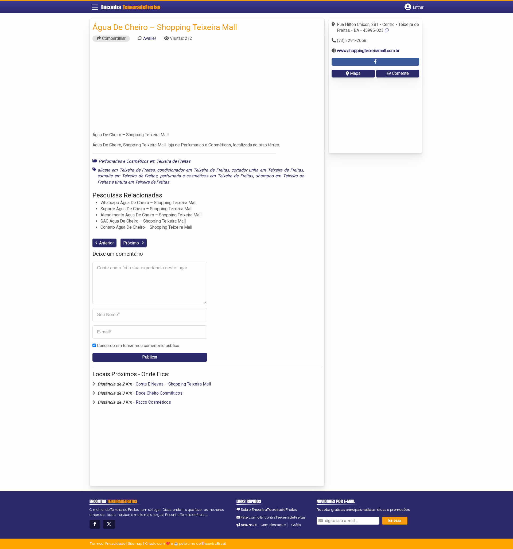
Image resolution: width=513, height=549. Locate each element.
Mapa (355, 73)
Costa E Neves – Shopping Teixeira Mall (173, 384)
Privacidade (115, 544)
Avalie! (149, 38)
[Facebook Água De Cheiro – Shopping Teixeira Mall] (375, 62)
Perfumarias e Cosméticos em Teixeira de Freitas (145, 161)
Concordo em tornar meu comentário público (138, 345)
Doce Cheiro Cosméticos (159, 393)
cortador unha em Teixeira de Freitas (267, 170)
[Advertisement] (207, 89)
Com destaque (273, 525)
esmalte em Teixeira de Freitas (127, 175)
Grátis (296, 525)
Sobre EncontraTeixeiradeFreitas (269, 510)
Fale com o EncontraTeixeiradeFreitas (273, 517)
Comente (400, 73)
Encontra (130, 7)
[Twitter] (109, 524)
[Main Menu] (95, 7)
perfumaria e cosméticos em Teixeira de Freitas (206, 175)
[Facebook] (95, 524)
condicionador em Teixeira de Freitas (193, 170)
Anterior (106, 243)
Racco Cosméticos (153, 402)
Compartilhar (113, 38)
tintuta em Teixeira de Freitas (142, 182)
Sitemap (135, 544)
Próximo (131, 243)
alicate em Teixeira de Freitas (126, 170)
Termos (96, 544)
